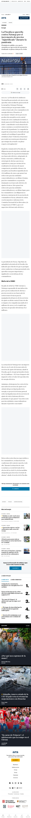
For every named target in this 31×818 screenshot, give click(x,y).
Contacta (15, 777)
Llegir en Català (19, 53)
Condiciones (16, 794)
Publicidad (15, 775)
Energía (10, 22)
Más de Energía (6, 509)
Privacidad (10, 794)
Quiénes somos (15, 767)
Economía (4, 22)
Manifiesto (15, 764)
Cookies (22, 794)
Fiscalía (10, 501)
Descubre (4, 625)
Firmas (15, 769)
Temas (15, 772)
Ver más (28, 625)
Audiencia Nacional (18, 501)
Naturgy (4, 501)
